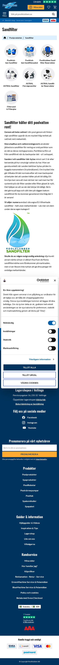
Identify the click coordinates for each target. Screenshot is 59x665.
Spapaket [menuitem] (29, 506)
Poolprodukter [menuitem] (29, 474)
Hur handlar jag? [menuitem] (29, 566)
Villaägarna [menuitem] (29, 544)
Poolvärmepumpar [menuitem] (29, 490)
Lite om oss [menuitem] (29, 538)
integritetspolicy (41, 459)
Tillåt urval (29, 375)
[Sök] (53, 14)
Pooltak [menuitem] (29, 495)
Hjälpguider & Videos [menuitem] (29, 523)
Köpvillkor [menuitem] (29, 571)
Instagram (32, 422)
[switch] (52, 331)
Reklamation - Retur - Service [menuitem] (29, 576)
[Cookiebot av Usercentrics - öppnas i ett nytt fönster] (37, 280)
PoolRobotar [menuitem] (29, 485)
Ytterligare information (40, 359)
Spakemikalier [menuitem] (29, 501)
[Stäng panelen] (55, 280)
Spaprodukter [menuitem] (29, 479)
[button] (5, 14)
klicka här (41, 399)
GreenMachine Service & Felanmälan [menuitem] (30, 582)
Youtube (32, 427)
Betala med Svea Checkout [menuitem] (29, 598)
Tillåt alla (29, 367)
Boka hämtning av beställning (30, 404)
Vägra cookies (29, 383)
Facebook (32, 417)
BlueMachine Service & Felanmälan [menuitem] (29, 587)
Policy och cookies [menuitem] (30, 592)
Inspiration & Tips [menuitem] (29, 528)
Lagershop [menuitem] (29, 533)
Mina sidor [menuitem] (29, 560)
